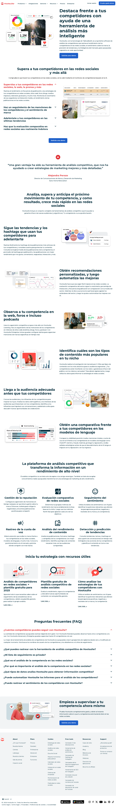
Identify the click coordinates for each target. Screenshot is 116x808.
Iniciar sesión (91, 3)
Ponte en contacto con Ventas (106, 752)
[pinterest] (109, 802)
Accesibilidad (51, 805)
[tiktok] (112, 802)
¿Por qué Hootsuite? (19, 743)
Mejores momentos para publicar (54, 758)
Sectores (43, 3)
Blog (84, 749)
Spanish (6, 799)
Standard (33, 746)
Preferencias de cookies (38, 805)
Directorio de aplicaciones (87, 762)
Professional (34, 749)
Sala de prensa (17, 760)
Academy (86, 746)
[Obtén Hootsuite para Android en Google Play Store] (78, 802)
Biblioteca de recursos (87, 754)
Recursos (53, 3)
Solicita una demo (69, 55)
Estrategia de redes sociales (54, 744)
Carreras (15, 749)
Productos (21, 3)
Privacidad (24, 805)
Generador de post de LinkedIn (71, 776)
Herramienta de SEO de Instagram (71, 770)
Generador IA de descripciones (70, 744)
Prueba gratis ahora (107, 3)
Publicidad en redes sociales (54, 784)
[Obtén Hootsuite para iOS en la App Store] (65, 802)
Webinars (86, 758)
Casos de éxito (87, 743)
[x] (96, 802)
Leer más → (8, 605)
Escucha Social (52, 753)
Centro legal (6, 805)
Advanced (33, 753)
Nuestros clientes (18, 756)
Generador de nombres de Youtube (72, 781)
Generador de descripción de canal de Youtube (71, 787)
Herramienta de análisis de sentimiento (70, 750)
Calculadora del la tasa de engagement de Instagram (72, 764)
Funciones (33, 760)
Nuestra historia (18, 746)
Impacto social (17, 763)
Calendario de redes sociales (54, 763)
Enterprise (70, 3)
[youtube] (100, 802)
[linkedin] (105, 802)
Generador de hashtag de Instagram (69, 757)
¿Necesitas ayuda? (106, 743)
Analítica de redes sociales (53, 749)
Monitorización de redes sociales (53, 779)
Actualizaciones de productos (106, 747)
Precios (62, 3)
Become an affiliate (89, 767)
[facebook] (92, 802)
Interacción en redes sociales (54, 768)
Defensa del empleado (51, 773)
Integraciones (33, 3)
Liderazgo (16, 753)
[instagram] (89, 802)
